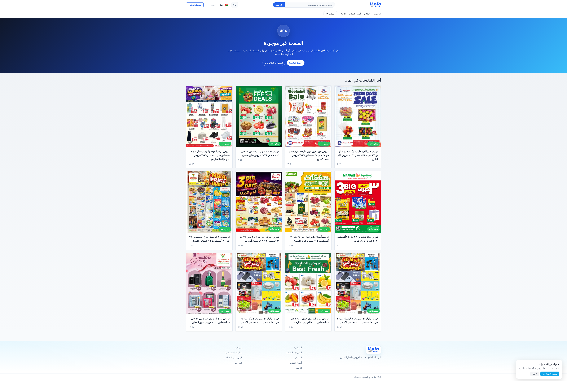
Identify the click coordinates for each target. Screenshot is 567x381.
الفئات (332, 13)
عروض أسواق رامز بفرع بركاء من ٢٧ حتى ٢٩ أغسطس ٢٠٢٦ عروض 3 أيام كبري (259, 239)
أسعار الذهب (355, 13)
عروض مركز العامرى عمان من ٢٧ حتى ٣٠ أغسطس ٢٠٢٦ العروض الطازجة (309, 320)
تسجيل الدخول (195, 5)
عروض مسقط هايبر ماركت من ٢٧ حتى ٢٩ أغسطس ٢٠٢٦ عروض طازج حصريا (260, 153)
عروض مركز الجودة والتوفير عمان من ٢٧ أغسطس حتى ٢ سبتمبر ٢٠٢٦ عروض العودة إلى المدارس (210, 155)
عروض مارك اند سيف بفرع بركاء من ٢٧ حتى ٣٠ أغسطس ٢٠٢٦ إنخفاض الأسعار (260, 320)
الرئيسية (377, 13)
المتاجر (367, 13)
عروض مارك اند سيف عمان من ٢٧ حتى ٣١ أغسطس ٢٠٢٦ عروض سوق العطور (210, 320)
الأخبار (343, 13)
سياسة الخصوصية (233, 352)
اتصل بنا (238, 363)
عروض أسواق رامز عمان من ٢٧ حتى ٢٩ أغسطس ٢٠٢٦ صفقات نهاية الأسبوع (309, 239)
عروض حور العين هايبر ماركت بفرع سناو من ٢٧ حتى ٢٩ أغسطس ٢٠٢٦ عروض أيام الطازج (358, 155)
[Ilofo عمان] (373, 350)
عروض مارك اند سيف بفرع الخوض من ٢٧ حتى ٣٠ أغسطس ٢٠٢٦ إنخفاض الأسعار (209, 239)
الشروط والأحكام (234, 357)
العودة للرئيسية (295, 63)
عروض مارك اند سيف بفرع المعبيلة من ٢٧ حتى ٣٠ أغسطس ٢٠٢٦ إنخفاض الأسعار (357, 320)
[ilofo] (375, 4)
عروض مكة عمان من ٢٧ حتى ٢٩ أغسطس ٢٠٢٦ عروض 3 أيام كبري (357, 239)
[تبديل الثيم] (235, 5)
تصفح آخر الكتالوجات (274, 63)
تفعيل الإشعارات (550, 374)
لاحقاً (535, 374)
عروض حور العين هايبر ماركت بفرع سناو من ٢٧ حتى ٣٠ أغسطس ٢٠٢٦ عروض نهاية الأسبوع (309, 155)
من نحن (238, 347)
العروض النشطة (294, 352)
